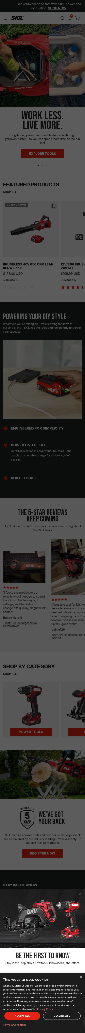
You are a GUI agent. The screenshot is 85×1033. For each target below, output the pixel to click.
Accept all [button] (22, 1015)
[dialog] (42, 1003)
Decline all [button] (62, 1015)
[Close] (80, 894)
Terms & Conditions (14, 1024)
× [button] (80, 977)
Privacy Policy (45, 1009)
